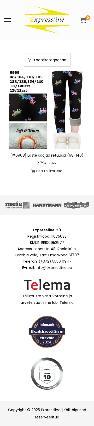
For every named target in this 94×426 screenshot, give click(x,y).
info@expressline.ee (54, 267)
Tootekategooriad (49, 60)
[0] (83, 20)
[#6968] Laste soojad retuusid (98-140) (47, 155)
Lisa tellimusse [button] (49, 171)
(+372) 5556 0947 (55, 261)
